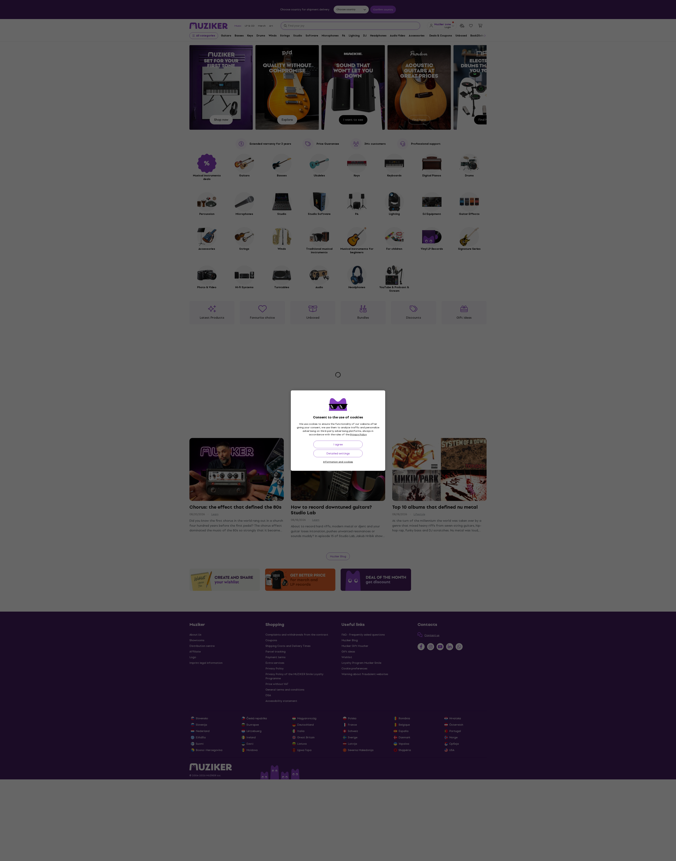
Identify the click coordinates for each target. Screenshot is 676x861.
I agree (338, 444)
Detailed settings (338, 453)
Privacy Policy (358, 435)
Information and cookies (338, 462)
